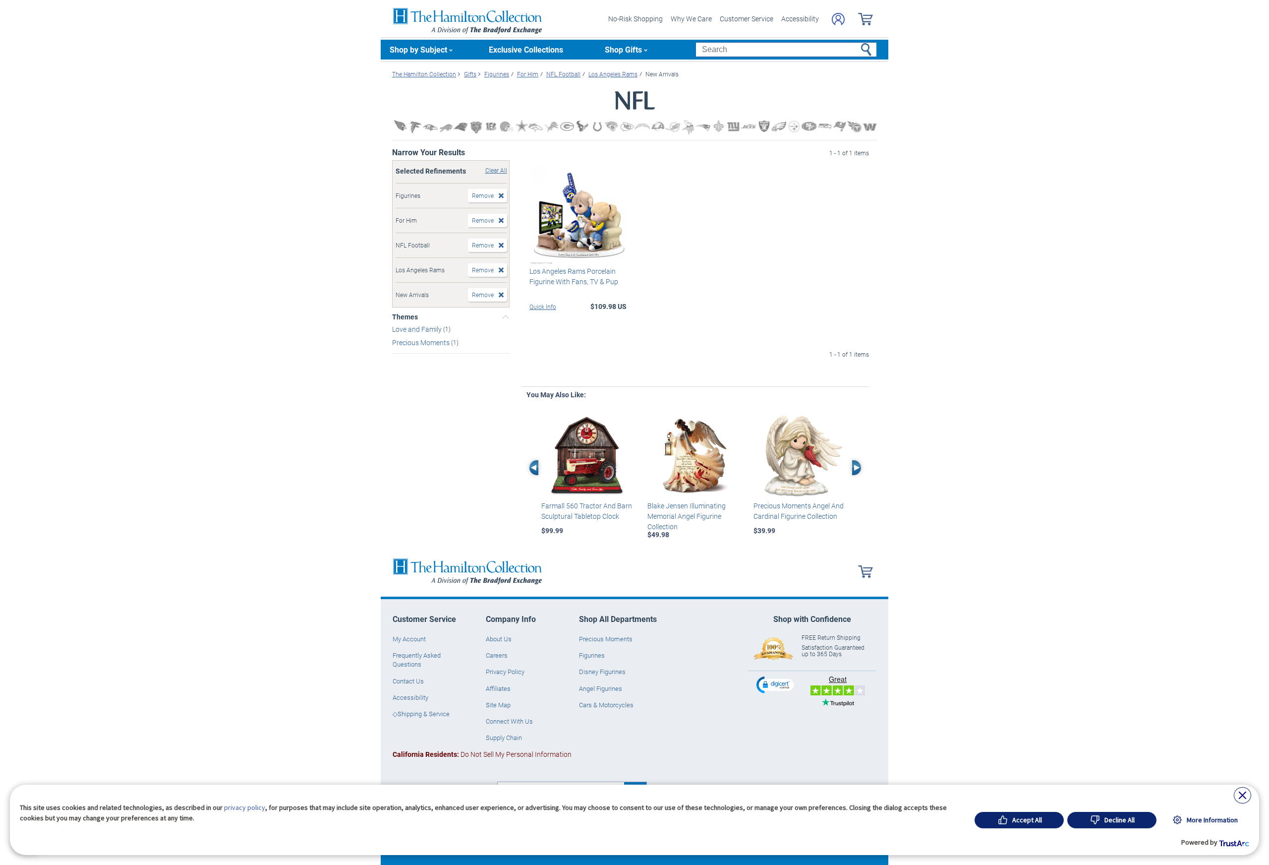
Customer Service (746, 18)
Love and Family (417, 329)
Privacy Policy (505, 671)
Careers (497, 655)
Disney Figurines (602, 671)
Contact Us (408, 681)
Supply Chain (504, 737)
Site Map (498, 704)
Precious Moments (421, 342)
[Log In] (838, 19)
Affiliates (498, 688)
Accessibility (800, 18)
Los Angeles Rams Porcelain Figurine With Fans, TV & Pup (573, 276)
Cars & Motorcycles (606, 704)
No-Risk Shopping (635, 18)
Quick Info (542, 306)
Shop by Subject (418, 49)
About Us (499, 638)
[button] (776, 684)
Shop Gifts (623, 49)
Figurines (592, 655)
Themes (405, 316)
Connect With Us (509, 721)
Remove (483, 195)
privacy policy (244, 807)
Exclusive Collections (526, 49)
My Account (409, 638)
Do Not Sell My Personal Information (482, 754)
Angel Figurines (600, 688)
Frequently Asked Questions (417, 660)
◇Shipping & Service (421, 713)
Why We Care (691, 18)
